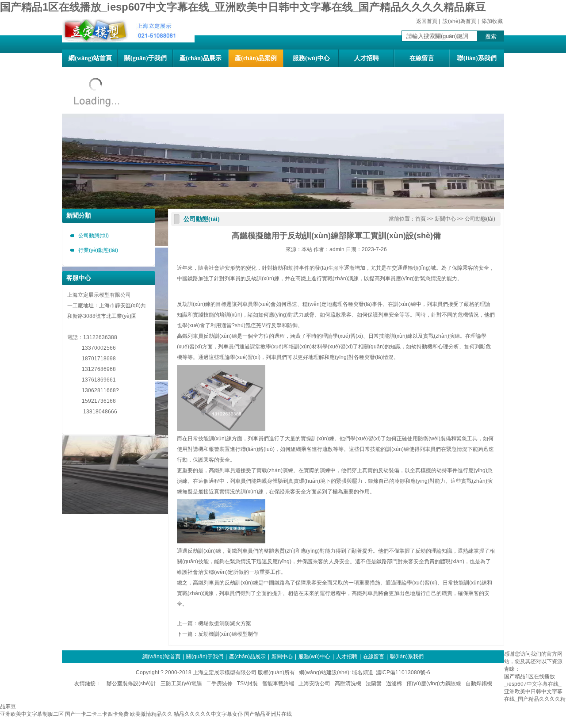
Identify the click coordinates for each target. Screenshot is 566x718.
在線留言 (421, 58)
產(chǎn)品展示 (201, 58)
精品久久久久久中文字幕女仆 (208, 714)
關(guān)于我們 (145, 58)
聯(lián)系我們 (477, 58)
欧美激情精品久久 (151, 714)
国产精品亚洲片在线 (268, 714)
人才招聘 (366, 58)
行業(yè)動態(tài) (98, 250)
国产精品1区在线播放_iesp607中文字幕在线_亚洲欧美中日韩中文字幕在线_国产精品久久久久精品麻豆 (243, 7)
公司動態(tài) (93, 236)
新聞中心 (445, 219)
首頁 (420, 219)
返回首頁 (426, 21)
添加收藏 (492, 21)
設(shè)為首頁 (459, 21)
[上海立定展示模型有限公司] (128, 41)
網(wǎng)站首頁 (90, 58)
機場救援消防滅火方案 (224, 623)
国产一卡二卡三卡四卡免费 (97, 714)
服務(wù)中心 (311, 58)
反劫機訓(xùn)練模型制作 (228, 634)
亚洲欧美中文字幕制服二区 (32, 714)
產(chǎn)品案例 (256, 58)
